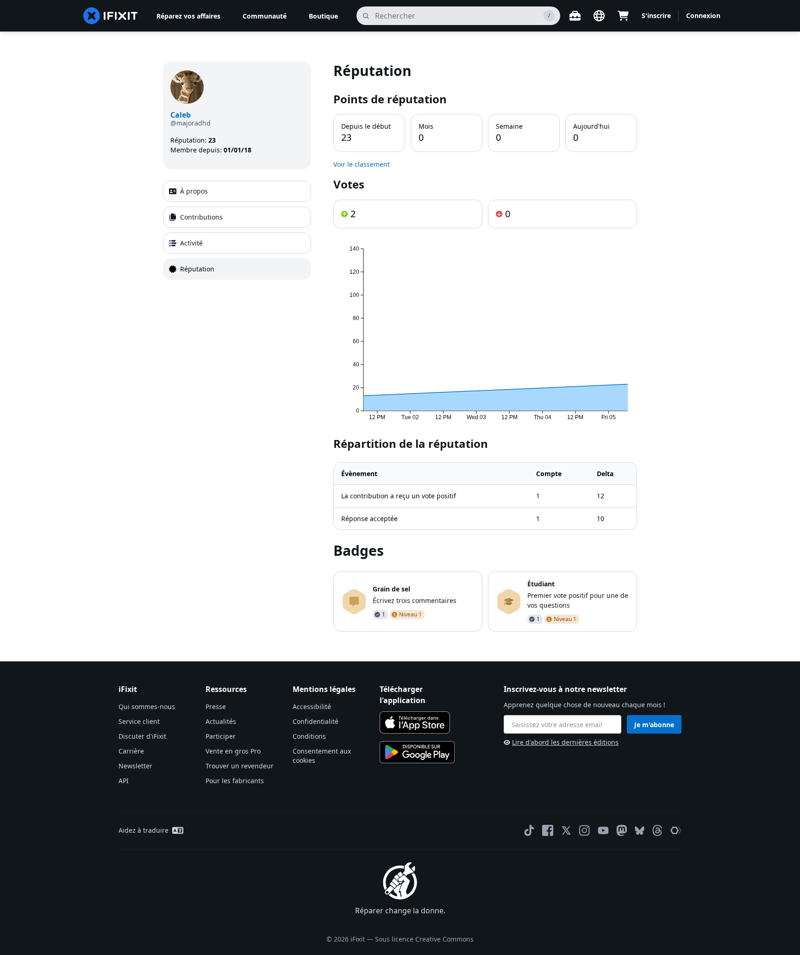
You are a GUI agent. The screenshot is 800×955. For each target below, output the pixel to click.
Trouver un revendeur (240, 765)
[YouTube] (603, 830)
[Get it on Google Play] (417, 752)
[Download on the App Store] (415, 722)
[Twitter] (566, 830)
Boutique (323, 16)
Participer (221, 736)
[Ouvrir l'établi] (575, 15)
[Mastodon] (621, 830)
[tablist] (237, 230)
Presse (216, 706)
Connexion (703, 15)
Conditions (309, 736)
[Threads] (657, 830)
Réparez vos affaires (188, 16)
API (124, 780)
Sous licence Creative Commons (424, 939)
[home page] (110, 15)
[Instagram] (584, 830)
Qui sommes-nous (147, 706)
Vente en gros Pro (233, 751)
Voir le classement (361, 164)
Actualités (221, 721)
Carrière (131, 751)
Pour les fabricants (235, 780)
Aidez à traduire (144, 830)
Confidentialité (315, 721)
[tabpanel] (485, 346)
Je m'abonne (654, 724)
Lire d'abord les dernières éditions (565, 742)
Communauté (265, 16)
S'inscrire (656, 15)
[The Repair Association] (675, 830)
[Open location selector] (599, 15)
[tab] (237, 191)
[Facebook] (547, 830)
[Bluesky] (639, 831)
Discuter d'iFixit (142, 736)
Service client (139, 721)
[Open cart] (623, 15)
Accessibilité (312, 706)
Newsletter (135, 765)
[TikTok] (529, 830)
